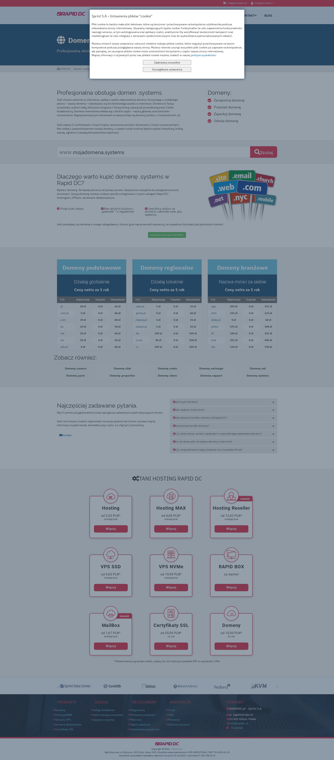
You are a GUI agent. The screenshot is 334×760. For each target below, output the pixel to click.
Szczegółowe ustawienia (167, 69)
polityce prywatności (203, 55)
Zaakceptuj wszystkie (167, 62)
